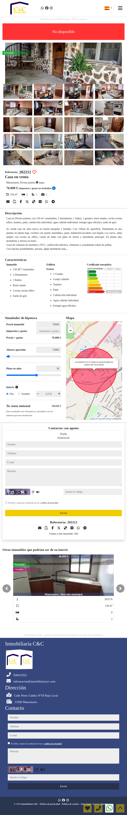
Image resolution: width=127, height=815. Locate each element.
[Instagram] (51, 8)
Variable (25, 393)
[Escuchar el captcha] (38, 492)
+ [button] (70, 325)
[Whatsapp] (42, 8)
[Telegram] (53, 202)
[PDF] (15, 202)
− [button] (70, 330)
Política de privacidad (50, 804)
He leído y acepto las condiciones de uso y (33, 503)
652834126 (63, 438)
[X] (27, 202)
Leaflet (92, 418)
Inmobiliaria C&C (30, 804)
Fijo (12, 393)
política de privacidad (49, 503)
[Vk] (40, 202)
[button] (6, 588)
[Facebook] (46, 8)
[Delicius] (34, 202)
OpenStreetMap (104, 418)
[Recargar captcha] (33, 492)
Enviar (63, 513)
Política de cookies (71, 804)
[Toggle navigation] (120, 8)
